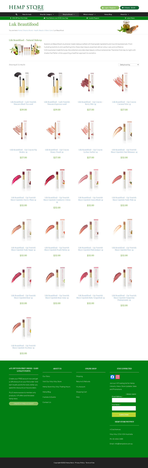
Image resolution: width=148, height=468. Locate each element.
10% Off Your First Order (20, 18)
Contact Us (47, 402)
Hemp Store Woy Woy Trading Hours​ (56, 387)
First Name (116, 405)
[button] (16, 14)
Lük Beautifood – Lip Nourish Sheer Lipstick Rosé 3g (23, 296)
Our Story (46, 376)
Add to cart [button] (24, 75)
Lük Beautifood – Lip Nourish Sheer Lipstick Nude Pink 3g (124, 198)
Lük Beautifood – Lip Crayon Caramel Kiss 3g (124, 103)
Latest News (131, 18)
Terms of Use (90, 463)
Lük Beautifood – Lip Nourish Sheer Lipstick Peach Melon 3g (56, 248)
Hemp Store (70, 463)
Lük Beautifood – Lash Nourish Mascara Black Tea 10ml (23, 103)
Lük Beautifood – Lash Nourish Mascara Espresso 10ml (57, 103)
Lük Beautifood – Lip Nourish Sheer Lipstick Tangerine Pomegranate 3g (124, 297)
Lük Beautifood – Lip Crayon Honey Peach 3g (57, 151)
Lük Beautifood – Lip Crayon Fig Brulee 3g (23, 151)
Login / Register (110, 8)
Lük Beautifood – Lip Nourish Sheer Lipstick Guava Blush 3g (90, 198)
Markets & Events (49, 397)
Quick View (23, 80)
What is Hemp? (88, 14)
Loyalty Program (94, 18)
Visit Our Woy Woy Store (52, 381)
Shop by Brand (67, 14)
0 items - (129, 8)
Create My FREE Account (24, 403)
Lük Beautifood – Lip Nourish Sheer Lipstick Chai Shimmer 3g (124, 151)
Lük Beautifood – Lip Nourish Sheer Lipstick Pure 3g (124, 248)
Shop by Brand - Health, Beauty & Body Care (38, 30)
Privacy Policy (80, 463)
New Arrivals (26, 14)
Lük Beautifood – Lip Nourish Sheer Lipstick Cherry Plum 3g (23, 198)
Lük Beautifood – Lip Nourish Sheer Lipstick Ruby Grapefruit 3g (90, 296)
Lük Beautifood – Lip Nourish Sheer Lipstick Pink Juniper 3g (90, 248)
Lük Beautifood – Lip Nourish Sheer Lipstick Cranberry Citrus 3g (56, 199)
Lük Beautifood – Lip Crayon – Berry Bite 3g (90, 103)
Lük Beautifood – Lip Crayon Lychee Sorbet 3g (90, 151)
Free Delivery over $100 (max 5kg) (57, 18)
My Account (80, 387)
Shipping (79, 376)
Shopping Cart (81, 392)
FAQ (78, 397)
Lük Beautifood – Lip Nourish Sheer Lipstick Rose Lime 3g (57, 296)
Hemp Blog (108, 14)
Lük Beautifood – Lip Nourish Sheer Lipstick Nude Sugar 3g (23, 248)
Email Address (117, 397)
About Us (123, 14)
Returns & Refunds (83, 381)
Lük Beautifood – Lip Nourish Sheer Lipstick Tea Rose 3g (23, 346)
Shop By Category (46, 14)
